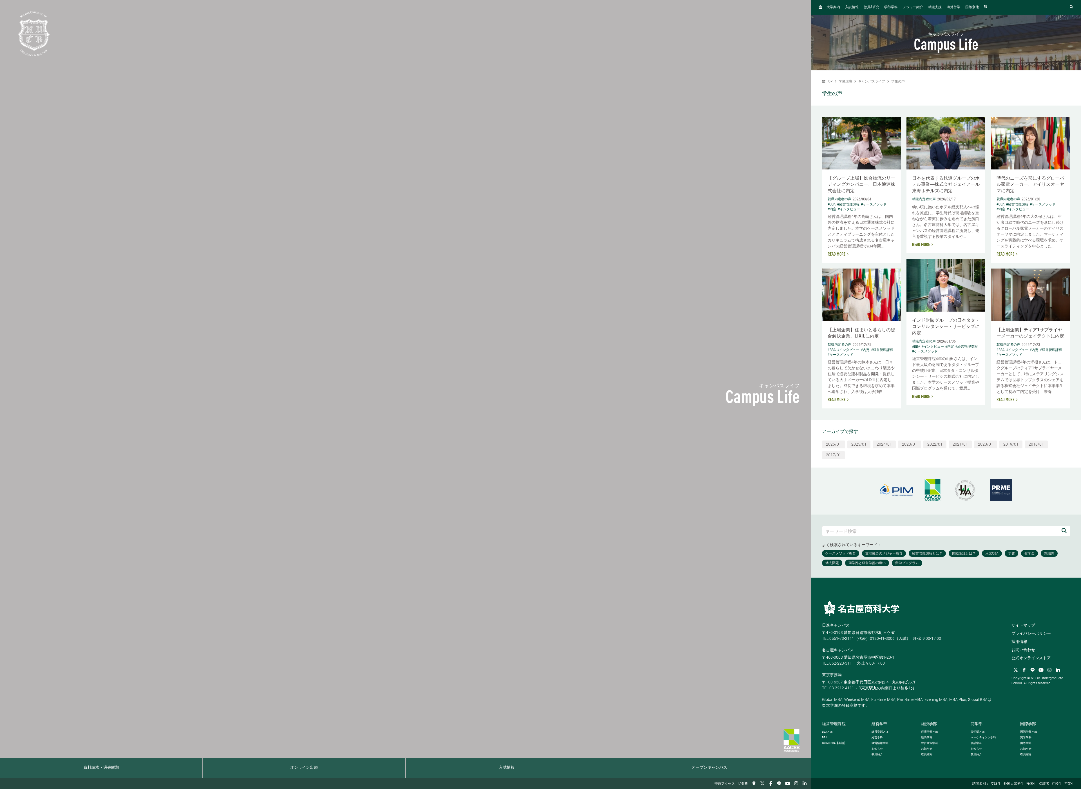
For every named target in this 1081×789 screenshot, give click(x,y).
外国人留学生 (1014, 784)
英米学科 (1025, 737)
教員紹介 (877, 754)
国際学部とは (1028, 731)
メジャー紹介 (913, 7)
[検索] (1064, 531)
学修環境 (845, 81)
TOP (828, 81)
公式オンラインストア (1031, 658)
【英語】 (834, 743)
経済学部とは (929, 731)
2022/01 (934, 444)
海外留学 (953, 7)
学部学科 (891, 7)
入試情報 (507, 768)
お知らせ (877, 748)
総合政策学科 (929, 743)
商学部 (976, 723)
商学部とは (978, 731)
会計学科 (976, 743)
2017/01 (833, 455)
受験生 (996, 784)
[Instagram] (796, 783)
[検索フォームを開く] (1071, 7)
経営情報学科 (880, 743)
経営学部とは (880, 731)
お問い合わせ (1023, 649)
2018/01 (1036, 444)
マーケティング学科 (983, 737)
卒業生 (1069, 784)
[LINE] (779, 783)
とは (827, 731)
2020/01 (985, 444)
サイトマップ (1023, 625)
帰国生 (1031, 784)
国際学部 (1028, 723)
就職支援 (935, 7)
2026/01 (833, 444)
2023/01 (909, 444)
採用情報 (1019, 641)
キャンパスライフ (871, 81)
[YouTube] (787, 783)
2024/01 (884, 444)
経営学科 (877, 737)
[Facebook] (771, 783)
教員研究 (871, 7)
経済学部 (929, 723)
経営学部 (879, 723)
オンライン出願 (304, 768)
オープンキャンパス (709, 768)
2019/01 (1011, 444)
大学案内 (833, 7)
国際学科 (1025, 743)
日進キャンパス (836, 625)
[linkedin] (804, 783)
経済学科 (926, 737)
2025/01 (858, 444)
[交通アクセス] (754, 783)
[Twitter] (762, 783)
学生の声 (898, 81)
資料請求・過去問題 (101, 768)
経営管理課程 (834, 723)
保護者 (1044, 784)
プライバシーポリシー (1031, 633)
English (743, 783)
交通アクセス (724, 784)
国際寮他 (972, 7)
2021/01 (960, 444)
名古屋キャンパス (838, 650)
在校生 (1057, 784)
